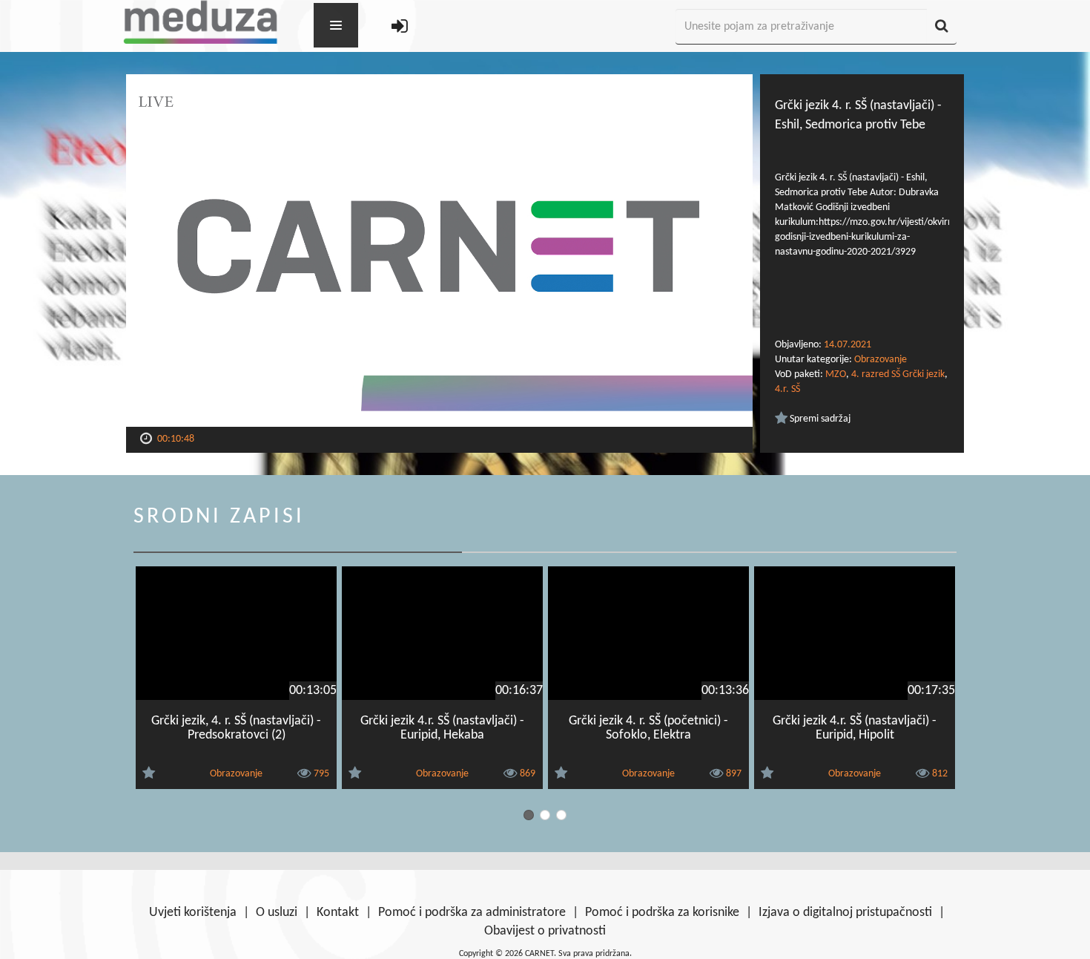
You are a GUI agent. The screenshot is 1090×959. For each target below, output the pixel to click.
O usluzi (276, 912)
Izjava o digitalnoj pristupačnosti (845, 912)
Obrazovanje (880, 359)
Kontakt (338, 912)
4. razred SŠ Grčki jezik (898, 374)
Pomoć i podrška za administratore (472, 912)
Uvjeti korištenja (193, 912)
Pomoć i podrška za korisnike (662, 912)
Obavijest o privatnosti (545, 931)
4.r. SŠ (787, 389)
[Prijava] (399, 27)
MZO (835, 374)
